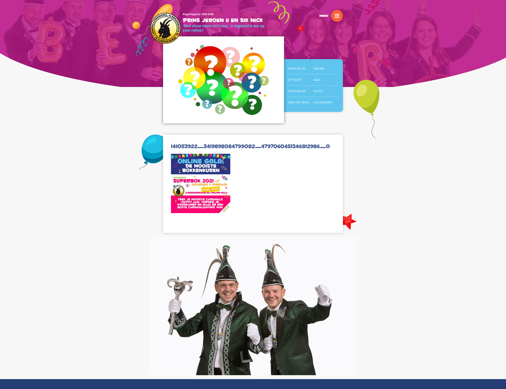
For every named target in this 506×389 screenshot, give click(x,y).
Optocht (294, 80)
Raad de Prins (298, 102)
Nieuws (318, 68)
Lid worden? (322, 102)
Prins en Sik (297, 68)
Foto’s (318, 91)
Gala (317, 80)
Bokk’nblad (297, 91)
